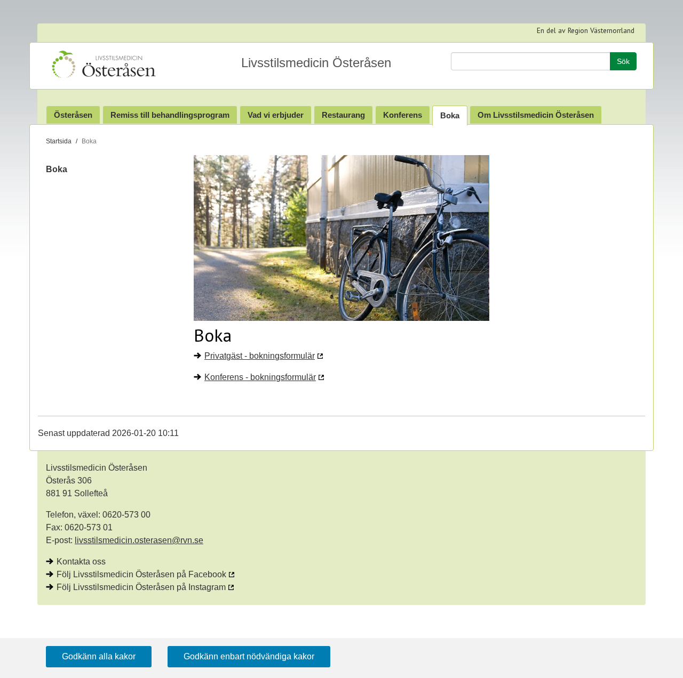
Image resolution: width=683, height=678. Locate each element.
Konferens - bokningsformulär (260, 377)
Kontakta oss (81, 561)
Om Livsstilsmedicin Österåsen (536, 114)
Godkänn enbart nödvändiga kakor (249, 656)
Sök (623, 61)
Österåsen (73, 114)
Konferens (402, 114)
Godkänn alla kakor (99, 656)
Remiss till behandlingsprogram (169, 114)
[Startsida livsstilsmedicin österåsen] (114, 66)
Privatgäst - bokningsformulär (259, 355)
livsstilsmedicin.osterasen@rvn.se (139, 540)
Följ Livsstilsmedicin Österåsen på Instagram (141, 587)
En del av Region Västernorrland (585, 30)
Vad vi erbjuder (276, 114)
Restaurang (343, 114)
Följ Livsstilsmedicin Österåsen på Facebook (141, 574)
